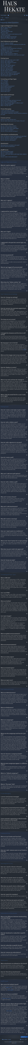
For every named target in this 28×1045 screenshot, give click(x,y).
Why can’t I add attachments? (7, 69)
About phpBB (10, 990)
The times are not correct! (6, 47)
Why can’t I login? (4, 32)
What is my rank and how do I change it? (9, 53)
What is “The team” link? (6, 105)
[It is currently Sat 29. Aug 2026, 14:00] (26, 19)
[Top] (26, 176)
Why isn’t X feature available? (7, 152)
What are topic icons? (5, 91)
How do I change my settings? (7, 43)
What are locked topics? (6, 90)
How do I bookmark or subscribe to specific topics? (11, 137)
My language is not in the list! (7, 49)
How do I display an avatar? (6, 52)
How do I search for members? (7, 129)
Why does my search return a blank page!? (10, 128)
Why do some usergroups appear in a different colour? (12, 102)
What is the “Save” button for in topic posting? (10, 73)
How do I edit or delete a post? (7, 61)
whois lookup (9, 1010)
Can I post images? (5, 84)
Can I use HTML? (4, 82)
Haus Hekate (3, 15)
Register (7, 17)
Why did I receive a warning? (7, 70)
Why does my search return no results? (9, 127)
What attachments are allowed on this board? (10, 145)
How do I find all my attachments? (8, 146)
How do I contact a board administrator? (9, 156)
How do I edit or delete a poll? (7, 66)
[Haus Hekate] (14, 7)
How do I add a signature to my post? (8, 62)
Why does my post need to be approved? (9, 74)
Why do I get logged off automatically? (9, 36)
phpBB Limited (9, 987)
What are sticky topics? (6, 88)
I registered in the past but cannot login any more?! (11, 34)
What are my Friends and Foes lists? (8, 119)
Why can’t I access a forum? (7, 67)
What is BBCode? (4, 80)
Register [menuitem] (27, 16)
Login (2, 17)
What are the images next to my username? (10, 51)
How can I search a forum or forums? (8, 125)
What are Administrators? (6, 96)
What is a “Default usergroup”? (7, 104)
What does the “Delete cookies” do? (8, 38)
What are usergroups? (5, 99)
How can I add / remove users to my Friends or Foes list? (13, 120)
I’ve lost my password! (5, 35)
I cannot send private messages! (7, 110)
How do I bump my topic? (6, 75)
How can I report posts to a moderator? (9, 71)
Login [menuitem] (25, 16)
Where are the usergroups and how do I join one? (11, 100)
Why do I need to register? (6, 27)
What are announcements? (6, 87)
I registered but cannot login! (7, 31)
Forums (8, 16)
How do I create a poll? (5, 64)
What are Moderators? (5, 97)
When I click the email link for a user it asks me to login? (12, 55)
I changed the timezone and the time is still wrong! (11, 48)
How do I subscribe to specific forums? (9, 138)
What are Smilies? (4, 83)
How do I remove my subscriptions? (8, 140)
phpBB (24, 349)
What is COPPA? (4, 28)
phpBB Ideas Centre (6, 998)
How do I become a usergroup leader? (8, 101)
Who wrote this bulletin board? (7, 151)
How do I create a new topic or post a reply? (10, 60)
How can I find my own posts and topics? (9, 131)
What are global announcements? (8, 86)
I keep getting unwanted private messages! (10, 111)
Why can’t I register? (5, 30)
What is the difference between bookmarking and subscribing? (13, 136)
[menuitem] (22, 1039)
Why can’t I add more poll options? (8, 65)
